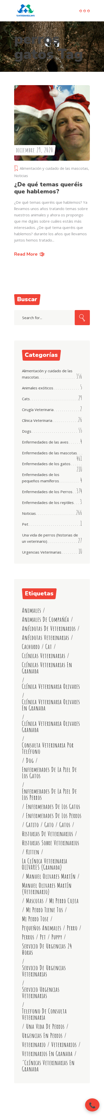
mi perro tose (35, 919)
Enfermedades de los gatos (46, 463)
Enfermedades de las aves (45, 442)
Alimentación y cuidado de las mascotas (54, 168)
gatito (32, 825)
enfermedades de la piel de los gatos (49, 772)
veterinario (34, 1044)
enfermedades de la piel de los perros (49, 794)
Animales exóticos (37, 387)
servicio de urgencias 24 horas (47, 949)
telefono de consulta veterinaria (44, 1014)
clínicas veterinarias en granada (47, 668)
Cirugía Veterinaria (38, 409)
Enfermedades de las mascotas (49, 452)
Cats (26, 398)
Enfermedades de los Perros (47, 491)
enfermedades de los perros (54, 816)
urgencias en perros (42, 1035)
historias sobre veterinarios (50, 843)
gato (49, 825)
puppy (56, 937)
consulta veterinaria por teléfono (48, 748)
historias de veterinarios (47, 834)
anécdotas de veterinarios (49, 628)
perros (28, 937)
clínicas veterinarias (43, 656)
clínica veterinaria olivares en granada (51, 705)
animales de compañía (45, 619)
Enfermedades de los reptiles (48, 502)
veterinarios (64, 1044)
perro (72, 928)
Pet (25, 524)
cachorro (31, 647)
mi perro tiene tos (44, 910)
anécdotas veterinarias (45, 637)
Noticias (21, 175)
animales (31, 610)
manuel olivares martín (51, 876)
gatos (64, 825)
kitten (32, 852)
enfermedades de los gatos (53, 806)
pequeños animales (41, 928)
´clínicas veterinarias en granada (48, 1066)
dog (30, 760)
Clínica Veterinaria (37, 420)
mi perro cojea (64, 901)
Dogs (26, 431)
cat (48, 647)
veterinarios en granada (47, 1054)
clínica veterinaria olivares (51, 686)
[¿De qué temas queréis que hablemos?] (52, 123)
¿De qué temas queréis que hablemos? (48, 187)
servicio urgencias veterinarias (41, 992)
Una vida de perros (45, 1026)
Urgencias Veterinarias (41, 552)
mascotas (35, 901)
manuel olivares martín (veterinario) (47, 888)
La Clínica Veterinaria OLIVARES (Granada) (44, 864)
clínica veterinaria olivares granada (51, 726)
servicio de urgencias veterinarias (44, 971)
